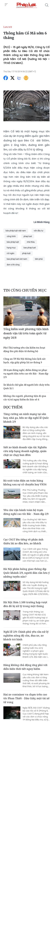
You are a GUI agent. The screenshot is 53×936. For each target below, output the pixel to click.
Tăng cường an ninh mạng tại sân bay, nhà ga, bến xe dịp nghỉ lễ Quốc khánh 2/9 (26, 417)
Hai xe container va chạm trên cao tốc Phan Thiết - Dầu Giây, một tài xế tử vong (26, 698)
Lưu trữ (7, 26)
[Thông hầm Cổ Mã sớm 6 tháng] (26, 5)
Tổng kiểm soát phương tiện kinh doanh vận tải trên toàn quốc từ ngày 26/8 (26, 333)
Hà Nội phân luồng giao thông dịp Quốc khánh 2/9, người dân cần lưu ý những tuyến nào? (26, 572)
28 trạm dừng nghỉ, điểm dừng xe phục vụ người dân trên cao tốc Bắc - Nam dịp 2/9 (25, 373)
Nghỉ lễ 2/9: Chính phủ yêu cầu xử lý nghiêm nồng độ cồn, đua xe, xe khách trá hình (25, 635)
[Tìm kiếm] (46, 5)
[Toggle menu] (6, 4)
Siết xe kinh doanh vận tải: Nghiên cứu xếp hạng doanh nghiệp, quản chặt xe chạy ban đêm (25, 451)
